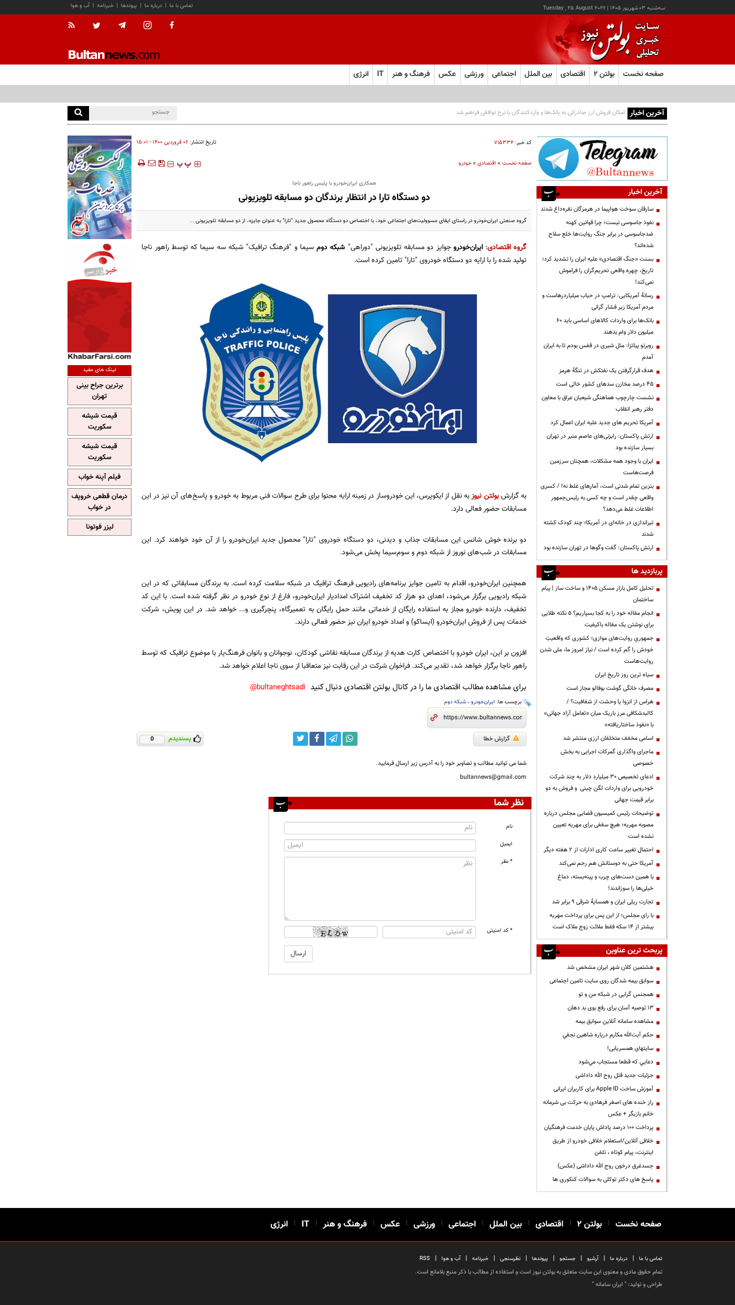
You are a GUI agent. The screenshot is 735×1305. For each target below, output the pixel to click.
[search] (78, 113)
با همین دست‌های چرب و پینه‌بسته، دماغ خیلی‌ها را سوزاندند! (606, 882)
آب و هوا (80, 6)
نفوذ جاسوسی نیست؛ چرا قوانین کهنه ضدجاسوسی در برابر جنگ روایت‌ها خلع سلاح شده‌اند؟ (601, 234)
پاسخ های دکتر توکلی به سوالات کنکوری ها (603, 1179)
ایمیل (506, 844)
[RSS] (74, 26)
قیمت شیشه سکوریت (99, 422)
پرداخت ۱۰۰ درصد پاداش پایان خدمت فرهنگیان (599, 1127)
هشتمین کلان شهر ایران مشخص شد (610, 967)
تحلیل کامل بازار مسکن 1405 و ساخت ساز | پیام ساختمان (598, 594)
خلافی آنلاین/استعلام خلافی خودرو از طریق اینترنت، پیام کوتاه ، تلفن (603, 1146)
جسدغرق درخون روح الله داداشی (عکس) (606, 1165)
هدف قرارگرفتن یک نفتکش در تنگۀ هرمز (606, 370)
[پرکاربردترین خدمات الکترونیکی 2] (100, 187)
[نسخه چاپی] (140, 163)
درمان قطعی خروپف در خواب (100, 502)
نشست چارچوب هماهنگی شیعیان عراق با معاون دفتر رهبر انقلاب (598, 403)
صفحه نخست (643, 74)
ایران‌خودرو (483, 702)
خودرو (465, 163)
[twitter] (96, 27)
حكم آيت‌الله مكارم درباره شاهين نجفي (608, 1034)
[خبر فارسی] (100, 301)
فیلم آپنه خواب (99, 477)
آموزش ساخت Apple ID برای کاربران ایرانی (604, 1088)
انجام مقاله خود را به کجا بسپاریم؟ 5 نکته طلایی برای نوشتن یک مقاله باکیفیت (598, 619)
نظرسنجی (510, 1258)
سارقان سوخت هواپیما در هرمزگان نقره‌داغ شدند (597, 209)
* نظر (506, 861)
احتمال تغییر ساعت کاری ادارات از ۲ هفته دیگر (599, 849)
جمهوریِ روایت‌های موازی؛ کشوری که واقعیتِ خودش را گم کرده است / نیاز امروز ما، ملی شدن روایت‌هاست (597, 650)
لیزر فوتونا (100, 527)
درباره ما (153, 6)
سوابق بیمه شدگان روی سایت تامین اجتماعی (602, 980)
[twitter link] (300, 739)
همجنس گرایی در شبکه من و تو (616, 994)
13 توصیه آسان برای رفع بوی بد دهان (611, 1007)
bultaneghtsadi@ (278, 687)
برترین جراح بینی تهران (99, 391)
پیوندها (129, 6)
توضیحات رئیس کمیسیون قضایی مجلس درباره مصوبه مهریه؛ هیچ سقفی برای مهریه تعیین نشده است (599, 825)
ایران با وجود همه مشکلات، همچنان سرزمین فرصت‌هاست (602, 467)
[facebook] (171, 26)
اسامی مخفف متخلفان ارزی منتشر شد (608, 738)
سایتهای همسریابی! (630, 1048)
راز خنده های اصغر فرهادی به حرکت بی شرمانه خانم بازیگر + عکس (598, 1108)
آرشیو (592, 1258)
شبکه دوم (455, 702)
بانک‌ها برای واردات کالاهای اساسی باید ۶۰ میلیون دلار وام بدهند (605, 326)
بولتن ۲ (604, 74)
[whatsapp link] (350, 739)
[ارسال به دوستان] (152, 163)
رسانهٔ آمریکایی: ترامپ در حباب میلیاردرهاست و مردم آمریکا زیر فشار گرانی (598, 301)
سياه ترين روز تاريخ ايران (624, 674)
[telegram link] (333, 739)
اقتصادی (487, 163)
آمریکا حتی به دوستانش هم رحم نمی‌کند (606, 863)
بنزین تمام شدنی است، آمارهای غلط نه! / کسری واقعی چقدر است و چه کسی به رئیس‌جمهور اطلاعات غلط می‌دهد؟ (597, 498)
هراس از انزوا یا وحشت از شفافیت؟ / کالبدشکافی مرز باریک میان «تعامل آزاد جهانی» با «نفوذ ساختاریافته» (599, 713)
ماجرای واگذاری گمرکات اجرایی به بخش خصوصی (607, 757)
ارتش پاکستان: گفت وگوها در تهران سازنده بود (599, 547)
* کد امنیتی (499, 930)
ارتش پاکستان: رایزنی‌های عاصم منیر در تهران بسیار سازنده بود (600, 442)
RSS (425, 1258)
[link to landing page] (618, 40)
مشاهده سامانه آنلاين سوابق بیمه (615, 1021)
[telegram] (122, 25)
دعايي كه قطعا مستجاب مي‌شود (616, 1061)
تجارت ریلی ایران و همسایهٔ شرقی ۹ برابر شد (603, 901)
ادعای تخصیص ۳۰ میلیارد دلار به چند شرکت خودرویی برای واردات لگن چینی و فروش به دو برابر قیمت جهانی (600, 788)
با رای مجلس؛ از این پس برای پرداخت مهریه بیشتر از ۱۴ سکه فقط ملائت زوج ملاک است (602, 921)
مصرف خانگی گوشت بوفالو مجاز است (610, 688)
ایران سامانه (609, 1284)
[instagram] (147, 26)
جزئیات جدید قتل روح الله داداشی (615, 1075)
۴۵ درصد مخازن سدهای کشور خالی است (605, 384)
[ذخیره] (161, 163)
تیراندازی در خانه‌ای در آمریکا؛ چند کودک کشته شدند (599, 528)
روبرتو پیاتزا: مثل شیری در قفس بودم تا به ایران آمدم (599, 351)
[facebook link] (317, 739)
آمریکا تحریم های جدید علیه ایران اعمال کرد (602, 422)
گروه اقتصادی (507, 247)
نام (509, 826)
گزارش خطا (497, 738)
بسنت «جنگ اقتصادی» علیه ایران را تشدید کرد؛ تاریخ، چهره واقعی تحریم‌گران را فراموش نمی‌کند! (598, 271)
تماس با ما (181, 6)
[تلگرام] (602, 158)
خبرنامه (105, 6)
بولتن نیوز (485, 496)
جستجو (568, 1258)
